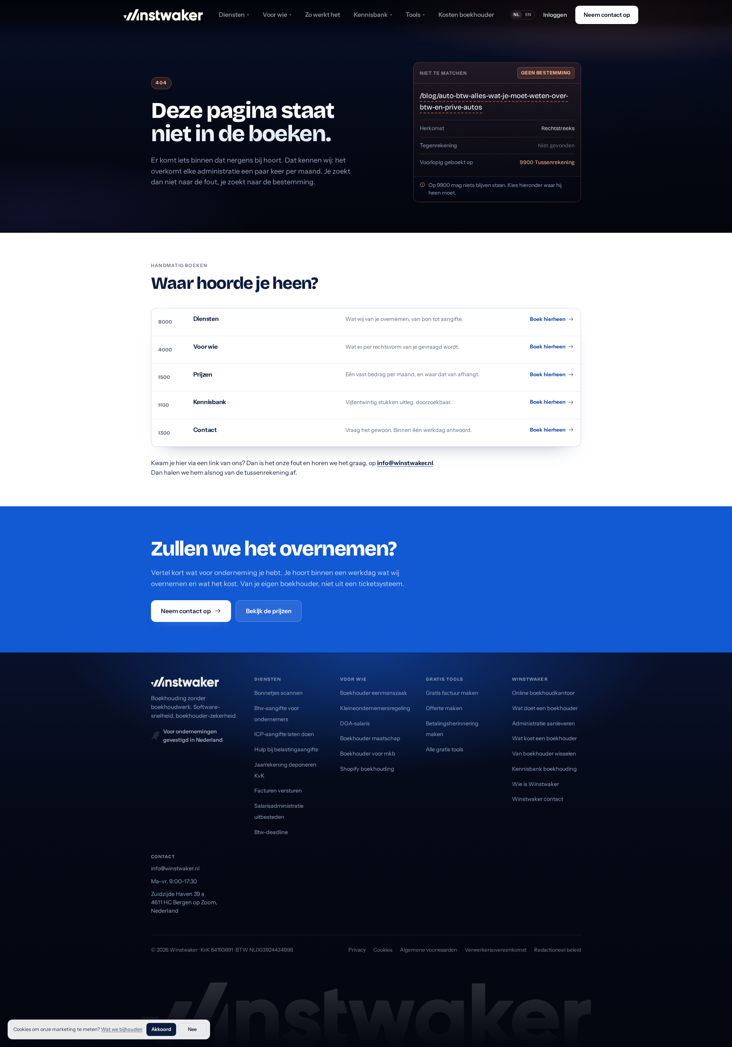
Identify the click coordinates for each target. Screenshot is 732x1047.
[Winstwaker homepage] (163, 15)
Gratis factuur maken (452, 692)
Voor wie (277, 14)
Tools (415, 14)
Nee (192, 1029)
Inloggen (555, 14)
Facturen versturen (278, 790)
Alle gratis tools (444, 749)
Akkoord (161, 1029)
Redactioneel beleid (557, 950)
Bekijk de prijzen (269, 611)
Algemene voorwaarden (428, 950)
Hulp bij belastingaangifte (286, 749)
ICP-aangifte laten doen (284, 734)
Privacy (357, 950)
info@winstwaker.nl (405, 463)
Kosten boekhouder (466, 14)
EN (528, 14)
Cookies (382, 950)
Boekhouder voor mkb (367, 753)
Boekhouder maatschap (370, 738)
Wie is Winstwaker (535, 784)
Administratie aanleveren (543, 723)
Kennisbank (373, 14)
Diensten (234, 14)
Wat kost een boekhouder (544, 738)
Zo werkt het (322, 14)
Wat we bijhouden (122, 1029)
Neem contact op (607, 14)
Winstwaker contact (537, 799)
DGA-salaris (355, 723)
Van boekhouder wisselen (544, 753)
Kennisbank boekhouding (544, 768)
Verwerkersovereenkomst (496, 950)
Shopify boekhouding (367, 768)
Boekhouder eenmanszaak (373, 692)
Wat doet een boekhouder (545, 708)
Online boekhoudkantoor (543, 692)
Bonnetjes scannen (278, 692)
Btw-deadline (271, 832)
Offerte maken (444, 708)
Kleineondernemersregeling (375, 708)
